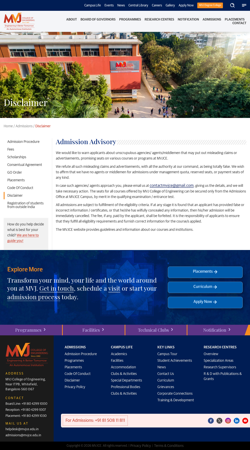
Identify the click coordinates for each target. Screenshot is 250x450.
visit (114, 288)
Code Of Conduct (20, 188)
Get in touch (56, 288)
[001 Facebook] (211, 421)
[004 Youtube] (245, 421)
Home (8, 126)
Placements (235, 19)
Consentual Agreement (24, 165)
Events (109, 5)
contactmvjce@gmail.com (172, 186)
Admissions (212, 19)
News (121, 5)
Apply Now (186, 5)
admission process (33, 296)
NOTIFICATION (188, 19)
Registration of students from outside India (25, 205)
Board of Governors (98, 19)
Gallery (170, 5)
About (71, 19)
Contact (239, 23)
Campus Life (92, 5)
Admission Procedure (23, 142)
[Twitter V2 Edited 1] (219, 421)
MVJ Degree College (210, 5)
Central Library (138, 5)
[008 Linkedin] (237, 421)
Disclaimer (15, 195)
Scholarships (16, 157)
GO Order (14, 172)
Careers (157, 5)
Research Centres (159, 19)
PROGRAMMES (130, 19)
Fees (10, 149)
